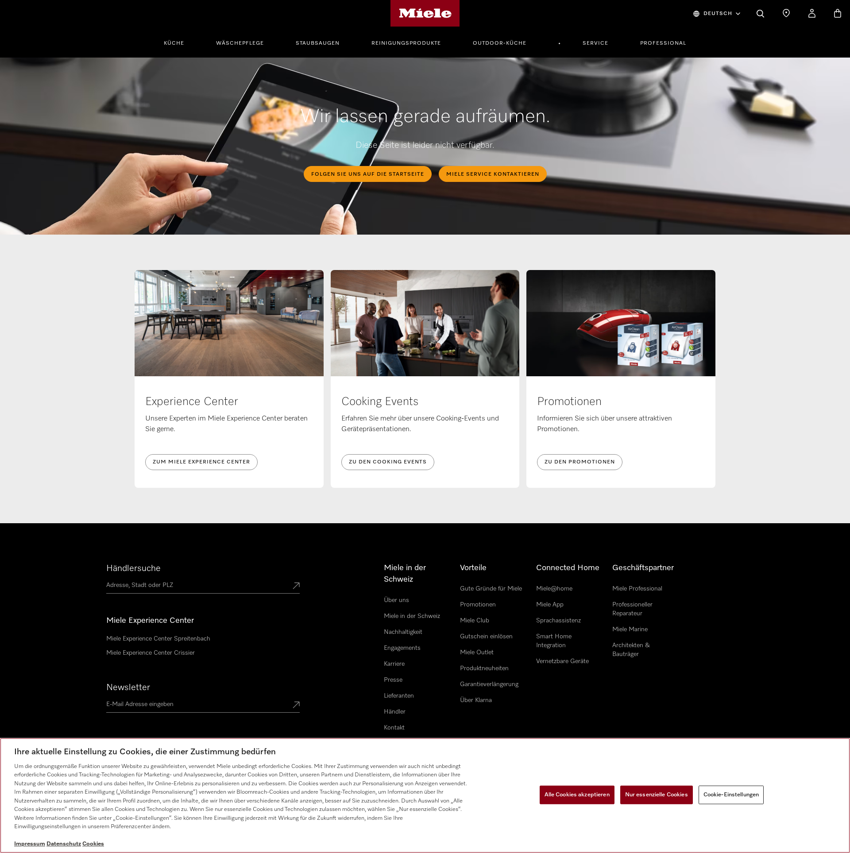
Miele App (550, 605)
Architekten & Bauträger (631, 649)
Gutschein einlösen (486, 636)
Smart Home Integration (554, 640)
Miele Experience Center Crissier (150, 653)
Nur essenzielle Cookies (656, 795)
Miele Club (474, 621)
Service (595, 43)
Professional (663, 43)
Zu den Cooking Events (388, 462)
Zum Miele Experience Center (201, 462)
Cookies (93, 844)
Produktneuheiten (484, 668)
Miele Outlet (477, 652)
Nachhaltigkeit (403, 632)
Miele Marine (630, 629)
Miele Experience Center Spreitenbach (158, 639)
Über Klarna (476, 700)
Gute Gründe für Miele (491, 589)
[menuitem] (179, 42)
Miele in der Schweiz (412, 616)
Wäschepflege (240, 43)
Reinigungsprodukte (406, 43)
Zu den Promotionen (580, 462)
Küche (174, 43)
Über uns (396, 600)
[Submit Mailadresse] (296, 705)
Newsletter (128, 687)
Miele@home (554, 589)
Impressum (29, 844)
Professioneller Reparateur (632, 609)
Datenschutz (63, 844)
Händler (395, 712)
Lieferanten (399, 696)
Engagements (402, 648)
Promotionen (478, 605)
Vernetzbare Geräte (562, 661)
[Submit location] (296, 586)
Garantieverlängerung (489, 684)
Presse (393, 680)
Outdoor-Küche (499, 43)
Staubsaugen (318, 43)
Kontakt (394, 728)
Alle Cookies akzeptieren (577, 795)
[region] (425, 795)
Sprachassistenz (558, 621)
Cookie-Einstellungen (731, 795)
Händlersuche (133, 568)
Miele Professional (637, 589)
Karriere (394, 664)
